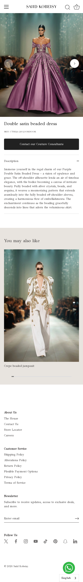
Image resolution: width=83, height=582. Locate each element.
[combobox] (69, 578)
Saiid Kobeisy (20, 566)
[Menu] (6, 6)
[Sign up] (77, 519)
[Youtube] (36, 541)
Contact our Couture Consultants (41, 144)
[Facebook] (16, 541)
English (66, 578)
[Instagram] (26, 541)
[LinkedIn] (75, 541)
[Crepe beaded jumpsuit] (41, 305)
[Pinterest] (55, 541)
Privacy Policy (13, 477)
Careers (9, 435)
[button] (8, 63)
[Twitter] (6, 541)
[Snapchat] (65, 541)
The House (11, 418)
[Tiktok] (46, 541)
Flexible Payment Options (21, 471)
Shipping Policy (14, 454)
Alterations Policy (15, 460)
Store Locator (13, 430)
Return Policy (13, 466)
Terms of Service (15, 482)
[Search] (67, 7)
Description (11, 161)
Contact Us (11, 424)
